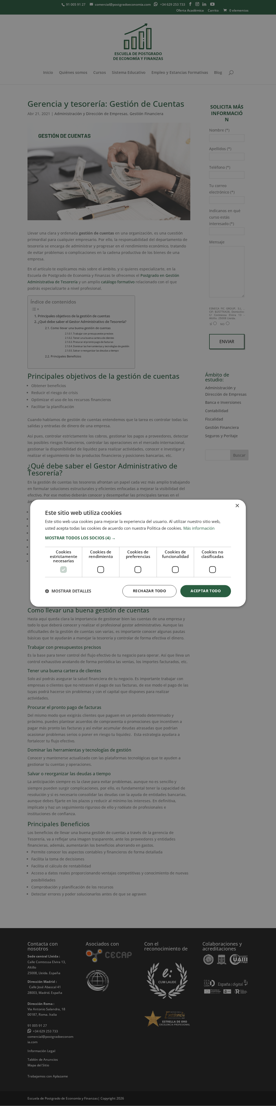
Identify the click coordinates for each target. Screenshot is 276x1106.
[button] (138, 538)
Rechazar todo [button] (149, 590)
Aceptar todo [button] (206, 590)
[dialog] (138, 553)
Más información (199, 528)
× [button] (237, 506)
